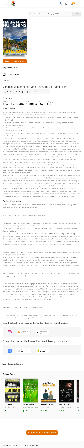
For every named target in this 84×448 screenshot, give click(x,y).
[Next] (82, 396)
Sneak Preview (12, 68)
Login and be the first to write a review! (42, 432)
